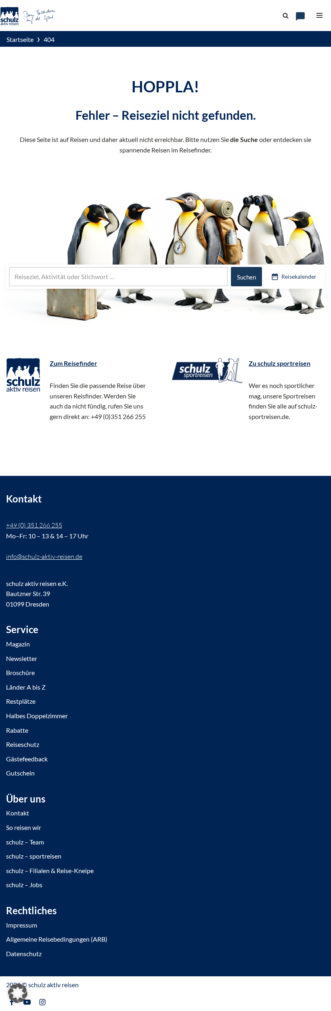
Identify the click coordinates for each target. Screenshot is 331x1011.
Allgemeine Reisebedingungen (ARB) (56, 939)
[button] (18, 993)
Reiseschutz (22, 744)
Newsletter (21, 658)
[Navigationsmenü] (319, 15)
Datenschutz (24, 953)
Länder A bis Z (26, 687)
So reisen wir (23, 827)
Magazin (18, 644)
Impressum (21, 925)
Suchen (246, 277)
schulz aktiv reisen (53, 984)
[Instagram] (42, 1002)
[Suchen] (286, 16)
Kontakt (17, 813)
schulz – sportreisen (33, 856)
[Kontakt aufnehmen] (300, 16)
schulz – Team (25, 842)
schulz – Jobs (24, 884)
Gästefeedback (27, 759)
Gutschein (20, 773)
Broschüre (20, 672)
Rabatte (17, 730)
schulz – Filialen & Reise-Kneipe (50, 870)
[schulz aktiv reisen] (28, 15)
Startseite (20, 39)
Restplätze (21, 701)
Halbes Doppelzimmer (37, 715)
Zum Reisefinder (73, 363)
